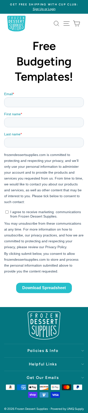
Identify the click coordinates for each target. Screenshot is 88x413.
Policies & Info (42, 350)
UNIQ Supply (75, 409)
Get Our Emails (43, 377)
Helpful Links (43, 364)
